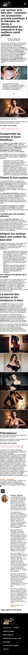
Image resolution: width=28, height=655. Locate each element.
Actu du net (7, 627)
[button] (25, 3)
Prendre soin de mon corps (12, 638)
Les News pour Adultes (11, 645)
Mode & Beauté (8, 635)
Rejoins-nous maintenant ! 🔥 (9, 128)
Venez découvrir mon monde (17, 605)
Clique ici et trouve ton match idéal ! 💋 (12, 446)
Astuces (6, 649)
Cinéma (16, 627)
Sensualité (6, 642)
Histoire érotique (8, 631)
